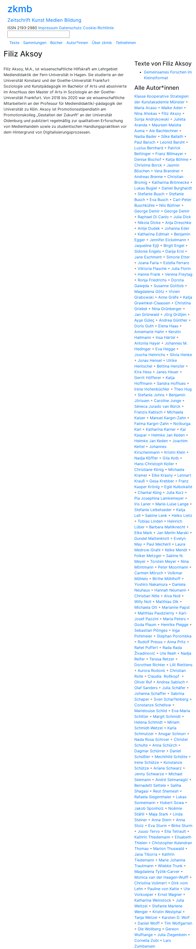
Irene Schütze (146, 762)
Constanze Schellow (152, 705)
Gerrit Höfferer (147, 377)
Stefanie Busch (151, 193)
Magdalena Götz (149, 291)
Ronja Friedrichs (152, 280)
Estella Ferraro (176, 262)
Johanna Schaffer (150, 693)
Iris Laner (142, 504)
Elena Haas (168, 326)
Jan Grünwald (146, 314)
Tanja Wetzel (145, 917)
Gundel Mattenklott (151, 538)
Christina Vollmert (150, 883)
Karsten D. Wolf (176, 917)
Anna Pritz (176, 641)
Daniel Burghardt (177, 188)
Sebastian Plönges (151, 630)
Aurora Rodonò (151, 670)
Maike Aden (172, 107)
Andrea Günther (174, 320)
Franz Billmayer (169, 153)
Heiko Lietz (182, 515)
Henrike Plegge (174, 624)
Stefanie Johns (151, 394)
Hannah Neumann (170, 590)
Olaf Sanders (146, 687)
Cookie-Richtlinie (98, 27)
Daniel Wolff (149, 923)
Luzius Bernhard (148, 147)
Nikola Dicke (149, 222)
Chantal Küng (150, 492)
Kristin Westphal (166, 911)
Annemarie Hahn (149, 331)
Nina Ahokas (145, 113)
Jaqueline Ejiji (146, 245)
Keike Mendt (176, 549)
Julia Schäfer (173, 687)
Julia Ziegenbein (172, 934)
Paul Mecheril (159, 544)
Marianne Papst (176, 607)
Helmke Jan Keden (168, 435)
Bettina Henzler (171, 366)
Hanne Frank (149, 274)
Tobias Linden (150, 521)
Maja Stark (158, 814)
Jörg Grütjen (175, 314)
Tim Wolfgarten (178, 923)
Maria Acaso (145, 107)
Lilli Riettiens (181, 664)
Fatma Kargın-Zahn (151, 423)
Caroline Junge (167, 400)
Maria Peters (174, 618)
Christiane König (149, 469)
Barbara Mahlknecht (167, 527)
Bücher (56, 42)
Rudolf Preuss (150, 641)
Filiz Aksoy (171, 113)
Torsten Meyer (163, 561)
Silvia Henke (181, 354)
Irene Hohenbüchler (151, 389)
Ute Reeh (168, 653)
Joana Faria (148, 262)
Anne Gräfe (168, 297)
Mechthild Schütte (171, 756)
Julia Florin (181, 268)
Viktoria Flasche (152, 268)
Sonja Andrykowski (151, 119)
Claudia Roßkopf (164, 676)
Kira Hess (143, 371)
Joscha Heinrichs (149, 354)
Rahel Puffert (146, 647)
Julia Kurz (175, 492)
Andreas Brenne (148, 176)
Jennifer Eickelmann (168, 239)
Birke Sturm (181, 825)
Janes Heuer (167, 371)
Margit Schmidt (167, 716)
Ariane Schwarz (167, 768)
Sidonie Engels (147, 251)
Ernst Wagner (170, 894)
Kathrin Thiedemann (152, 837)
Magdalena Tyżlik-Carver (157, 871)
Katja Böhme (177, 159)
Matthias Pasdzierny (156, 613)
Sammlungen (34, 42)
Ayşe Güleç (144, 320)
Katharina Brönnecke (170, 182)
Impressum (48, 27)
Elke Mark (143, 532)
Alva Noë (172, 595)
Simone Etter (178, 257)
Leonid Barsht (172, 142)
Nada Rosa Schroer (151, 739)
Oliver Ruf (143, 682)
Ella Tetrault (175, 831)
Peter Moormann (173, 567)
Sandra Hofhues (171, 383)
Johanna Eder (176, 228)
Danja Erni (174, 251)
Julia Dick (182, 216)
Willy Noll (142, 601)
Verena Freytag (178, 274)
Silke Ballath (172, 136)
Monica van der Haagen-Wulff (161, 877)
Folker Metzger (148, 555)
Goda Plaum (145, 624)
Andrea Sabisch (171, 682)
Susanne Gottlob (169, 285)
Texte (14, 42)
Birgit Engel (173, 245)
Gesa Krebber (161, 481)
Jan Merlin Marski (173, 532)
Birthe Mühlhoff (166, 578)
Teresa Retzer (161, 659)
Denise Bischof (147, 159)
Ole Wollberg (149, 929)
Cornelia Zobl (146, 940)
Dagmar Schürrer (149, 750)
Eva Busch (159, 199)
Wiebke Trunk (170, 865)
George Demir (147, 211)
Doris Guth (144, 326)
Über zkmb (102, 42)
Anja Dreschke (178, 222)
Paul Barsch (144, 142)
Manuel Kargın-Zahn (168, 417)
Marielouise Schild (150, 710)
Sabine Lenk (156, 515)
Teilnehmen (126, 42)
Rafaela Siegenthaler (152, 796)
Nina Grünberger (167, 308)
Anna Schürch (164, 745)
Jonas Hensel (150, 360)
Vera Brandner (167, 170)
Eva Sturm (157, 825)
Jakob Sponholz (149, 808)
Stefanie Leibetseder (153, 509)
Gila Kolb (171, 458)
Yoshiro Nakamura (151, 584)
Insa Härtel (165, 337)
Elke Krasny (162, 475)
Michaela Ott (145, 607)
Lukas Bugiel (145, 188)
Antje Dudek (149, 228)
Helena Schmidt (148, 722)
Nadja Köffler (146, 458)
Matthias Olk (167, 601)
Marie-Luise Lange (172, 504)
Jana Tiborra (145, 854)
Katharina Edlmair (153, 234)
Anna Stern (161, 819)
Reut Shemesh (166, 791)
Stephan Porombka (174, 636)
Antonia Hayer (147, 343)
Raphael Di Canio (153, 216)
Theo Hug (183, 389)
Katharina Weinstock (152, 900)
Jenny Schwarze (149, 773)
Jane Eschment (148, 257)
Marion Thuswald (168, 848)
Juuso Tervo (149, 831)
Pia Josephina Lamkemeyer (159, 498)
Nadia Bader (145, 136)
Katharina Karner (161, 429)
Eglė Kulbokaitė (178, 486)
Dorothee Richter (149, 664)
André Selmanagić (171, 779)
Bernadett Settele (150, 785)
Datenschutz (70, 27)
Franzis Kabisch (148, 412)
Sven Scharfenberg (171, 699)
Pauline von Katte (163, 888)
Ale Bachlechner (163, 130)
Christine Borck (148, 165)
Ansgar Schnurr (172, 733)
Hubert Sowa (172, 802)
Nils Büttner (169, 205)
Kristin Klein (174, 452)
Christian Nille (146, 595)
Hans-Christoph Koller (154, 463)
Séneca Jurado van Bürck (157, 406)
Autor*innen (77, 42)
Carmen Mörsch (148, 572)
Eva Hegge (165, 348)
